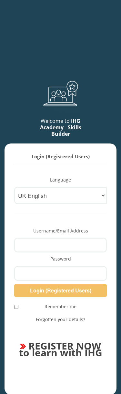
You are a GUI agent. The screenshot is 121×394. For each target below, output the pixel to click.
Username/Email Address (60, 231)
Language (60, 180)
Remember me (60, 306)
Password (60, 259)
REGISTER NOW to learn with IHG (60, 349)
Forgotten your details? (60, 319)
